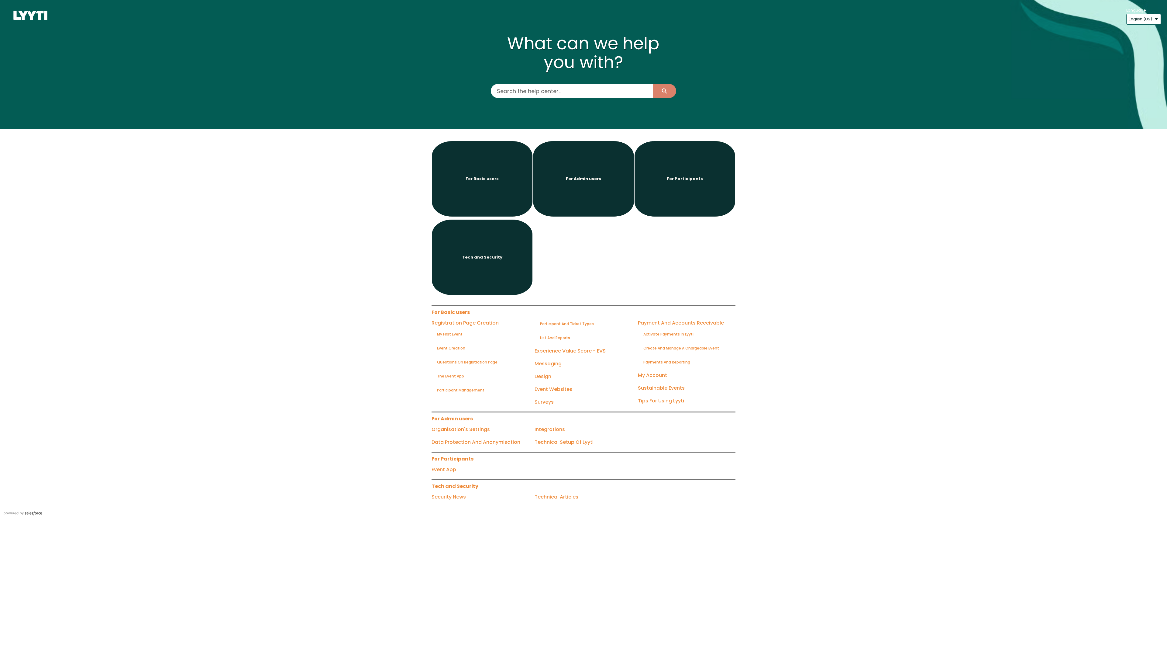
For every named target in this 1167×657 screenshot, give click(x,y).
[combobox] (571, 91)
